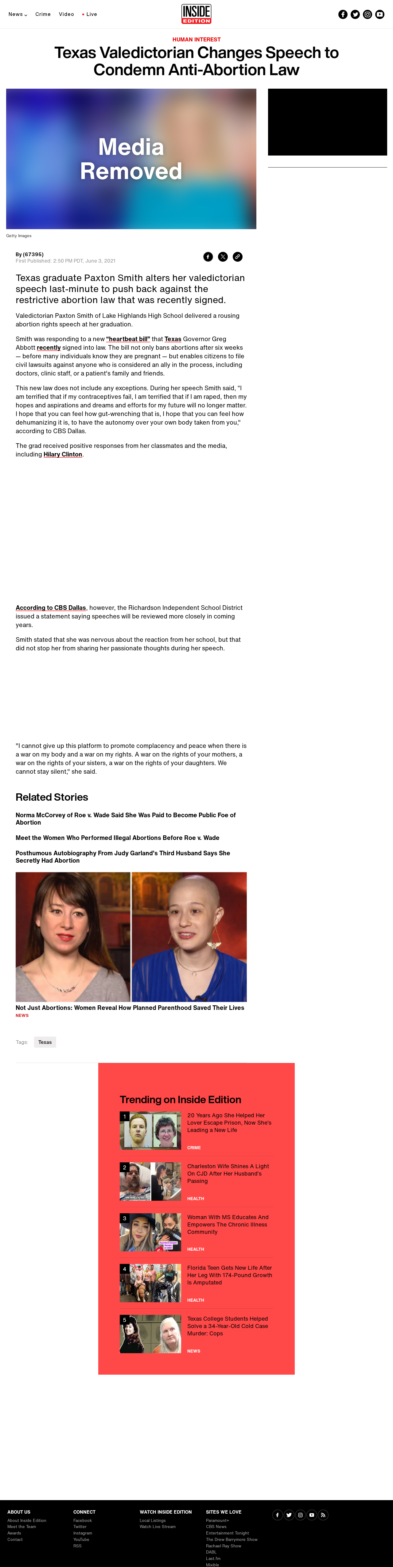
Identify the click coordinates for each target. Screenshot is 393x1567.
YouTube (81, 1539)
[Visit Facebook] (277, 1516)
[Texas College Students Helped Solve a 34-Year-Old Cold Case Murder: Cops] (196, 1334)
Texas (173, 338)
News (16, 14)
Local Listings (153, 1520)
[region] (131, 937)
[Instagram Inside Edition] (367, 14)
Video (66, 14)
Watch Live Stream (158, 1527)
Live (92, 14)
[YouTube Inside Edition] (379, 14)
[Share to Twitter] (222, 257)
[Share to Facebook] (208, 257)
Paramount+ (217, 1520)
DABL (211, 1552)
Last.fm (213, 1558)
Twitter (80, 1527)
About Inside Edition (26, 1520)
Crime (43, 14)
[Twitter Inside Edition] (355, 14)
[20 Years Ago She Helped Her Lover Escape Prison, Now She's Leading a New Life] (196, 1130)
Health (195, 1198)
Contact (15, 1539)
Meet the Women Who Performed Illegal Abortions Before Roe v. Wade (118, 837)
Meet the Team (21, 1527)
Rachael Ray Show (223, 1546)
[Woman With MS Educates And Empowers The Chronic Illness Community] (196, 1232)
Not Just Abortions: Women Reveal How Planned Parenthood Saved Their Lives (130, 1007)
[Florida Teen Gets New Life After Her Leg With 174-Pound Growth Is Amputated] (196, 1283)
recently (49, 347)
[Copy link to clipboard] (237, 257)
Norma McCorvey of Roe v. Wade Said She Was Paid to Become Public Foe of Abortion (126, 818)
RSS (77, 1546)
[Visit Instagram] (300, 1516)
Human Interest (197, 39)
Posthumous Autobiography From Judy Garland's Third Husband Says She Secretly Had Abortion (123, 856)
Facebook (82, 1520)
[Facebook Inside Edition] (343, 14)
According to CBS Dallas (51, 607)
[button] (131, 936)
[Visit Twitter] (289, 1516)
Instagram (82, 1533)
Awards (14, 1533)
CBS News (216, 1527)
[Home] (196, 14)
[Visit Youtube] (311, 1516)
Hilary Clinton (63, 454)
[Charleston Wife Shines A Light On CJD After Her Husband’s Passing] (196, 1181)
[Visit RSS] (323, 1516)
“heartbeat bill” (128, 338)
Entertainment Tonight (227, 1533)
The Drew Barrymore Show (232, 1539)
